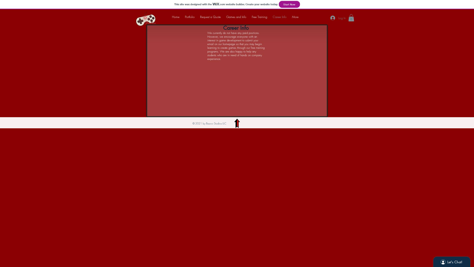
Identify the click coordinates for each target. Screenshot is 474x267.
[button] (351, 17)
